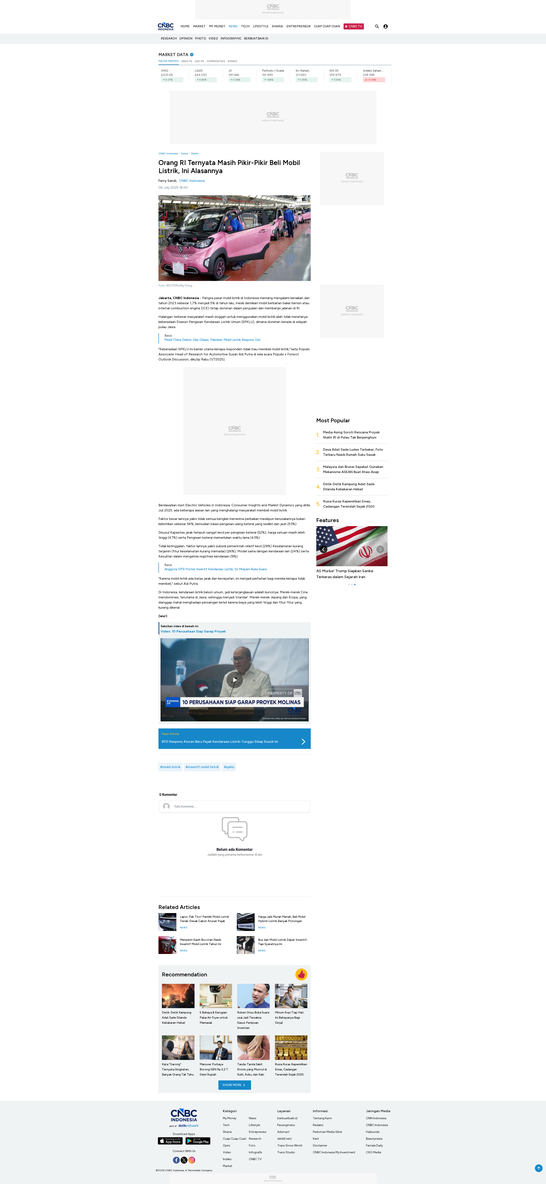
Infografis (255, 1152)
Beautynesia (374, 1139)
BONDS (232, 61)
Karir (316, 1139)
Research (255, 1139)
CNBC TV (355, 26)
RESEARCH (169, 38)
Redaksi (318, 1125)
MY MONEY (217, 26)
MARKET (199, 26)
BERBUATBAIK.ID (256, 38)
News (184, 153)
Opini (226, 1145)
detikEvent (284, 1139)
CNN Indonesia (376, 1118)
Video (227, 1152)
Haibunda (372, 1132)
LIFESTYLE (261, 26)
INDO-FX (187, 61)
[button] (380, 549)
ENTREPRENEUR (298, 26)
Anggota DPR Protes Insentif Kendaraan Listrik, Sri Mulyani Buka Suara (215, 569)
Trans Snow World (289, 1145)
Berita (194, 153)
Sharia (227, 1132)
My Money (229, 1118)
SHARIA (277, 26)
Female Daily (374, 1145)
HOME (185, 26)
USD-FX (199, 61)
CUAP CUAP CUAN (327, 26)
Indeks (227, 1159)
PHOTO (200, 38)
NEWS (233, 26)
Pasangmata (286, 1125)
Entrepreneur (258, 1132)
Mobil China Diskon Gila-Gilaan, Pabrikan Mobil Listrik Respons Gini (212, 340)
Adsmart (283, 1132)
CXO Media (373, 1152)
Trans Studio (286, 1152)
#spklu (229, 767)
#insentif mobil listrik (202, 767)
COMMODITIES (216, 61)
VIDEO (213, 38)
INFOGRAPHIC (231, 38)
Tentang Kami (322, 1118)
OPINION (185, 38)
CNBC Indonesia (168, 153)
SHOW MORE (232, 1085)
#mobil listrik (170, 767)
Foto (252, 1145)
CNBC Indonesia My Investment (334, 1152)
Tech (226, 1125)
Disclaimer (320, 1145)
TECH (245, 26)
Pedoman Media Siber (327, 1132)
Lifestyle (254, 1125)
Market (227, 1166)
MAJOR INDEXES (168, 60)
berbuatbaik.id (287, 1118)
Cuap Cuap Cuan (234, 1139)
